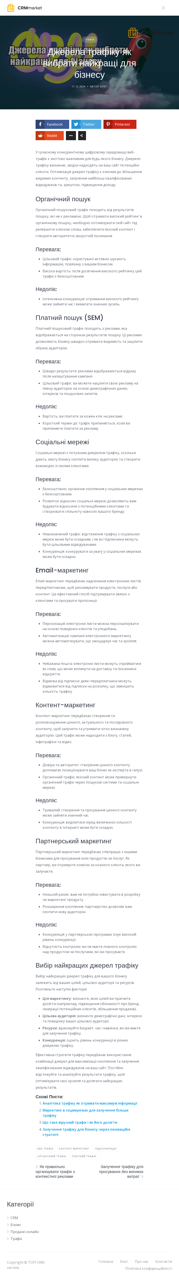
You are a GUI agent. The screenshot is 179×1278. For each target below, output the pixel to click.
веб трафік (45, 1148)
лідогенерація (105, 1148)
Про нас (141, 1261)
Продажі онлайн (24, 1231)
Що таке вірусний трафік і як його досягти (80, 1122)
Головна (105, 1261)
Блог (124, 1261)
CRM (14, 1217)
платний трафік (84, 1156)
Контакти (163, 1261)
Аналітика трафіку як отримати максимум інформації (90, 1103)
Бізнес (15, 1224)
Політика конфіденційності (148, 1268)
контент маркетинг (74, 1148)
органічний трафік (52, 1156)
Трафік (89, 39)
